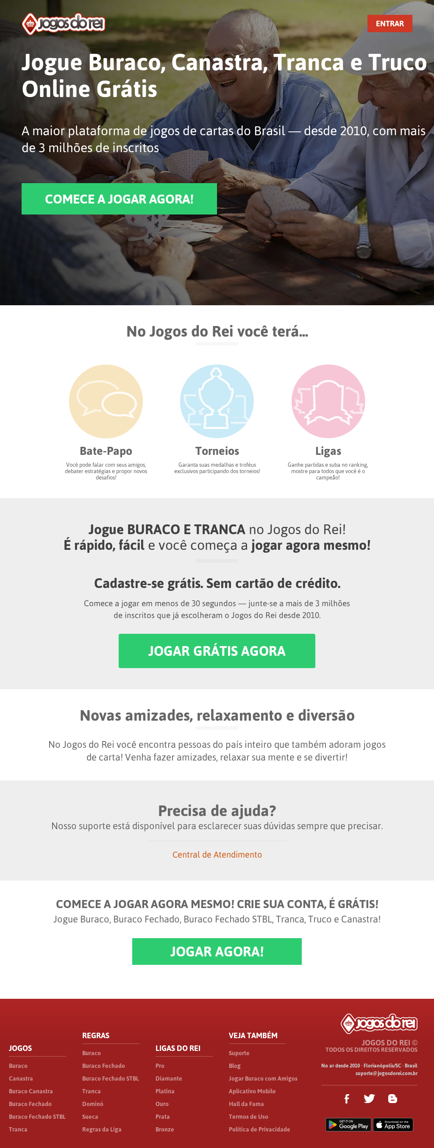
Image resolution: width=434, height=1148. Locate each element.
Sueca (90, 1116)
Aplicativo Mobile (252, 1091)
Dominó (92, 1104)
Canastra (21, 1078)
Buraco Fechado (30, 1104)
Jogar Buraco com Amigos (263, 1078)
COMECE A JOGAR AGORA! (119, 199)
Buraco (18, 1065)
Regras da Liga (102, 1129)
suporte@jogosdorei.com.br (386, 1073)
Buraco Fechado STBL (37, 1116)
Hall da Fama (246, 1104)
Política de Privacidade (259, 1129)
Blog (235, 1065)
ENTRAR (390, 23)
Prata (163, 1116)
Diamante (169, 1078)
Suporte (239, 1053)
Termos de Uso (248, 1116)
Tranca (18, 1129)
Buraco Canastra (31, 1091)
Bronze (165, 1129)
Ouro (162, 1104)
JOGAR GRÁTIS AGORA (217, 651)
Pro (160, 1065)
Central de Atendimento (217, 854)
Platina (165, 1091)
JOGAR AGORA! (217, 951)
